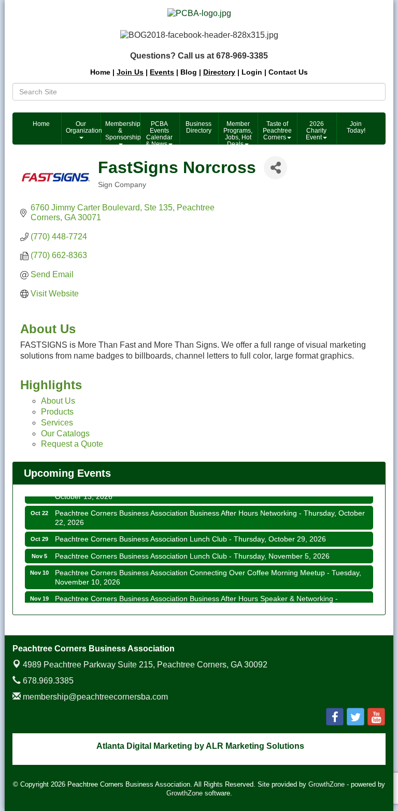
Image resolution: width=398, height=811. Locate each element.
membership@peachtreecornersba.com (94, 696)
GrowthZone (326, 784)
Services (57, 422)
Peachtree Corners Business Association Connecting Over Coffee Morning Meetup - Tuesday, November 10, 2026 (208, 573)
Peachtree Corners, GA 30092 (145, 664)
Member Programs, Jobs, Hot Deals (237, 132)
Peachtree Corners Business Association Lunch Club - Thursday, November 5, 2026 (192, 552)
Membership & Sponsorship (122, 130)
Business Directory (198, 127)
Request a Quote (72, 443)
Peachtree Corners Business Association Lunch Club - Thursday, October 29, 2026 (190, 535)
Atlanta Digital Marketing (144, 746)
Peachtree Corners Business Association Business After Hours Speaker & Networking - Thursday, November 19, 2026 (196, 599)
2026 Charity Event (316, 130)
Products (57, 411)
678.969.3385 (47, 680)
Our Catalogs (65, 433)
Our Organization (83, 127)
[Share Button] (275, 167)
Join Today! (356, 127)
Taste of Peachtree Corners (277, 130)
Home (41, 123)
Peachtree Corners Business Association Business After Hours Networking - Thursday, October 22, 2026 (210, 513)
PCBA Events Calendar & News (159, 132)
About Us (58, 400)
